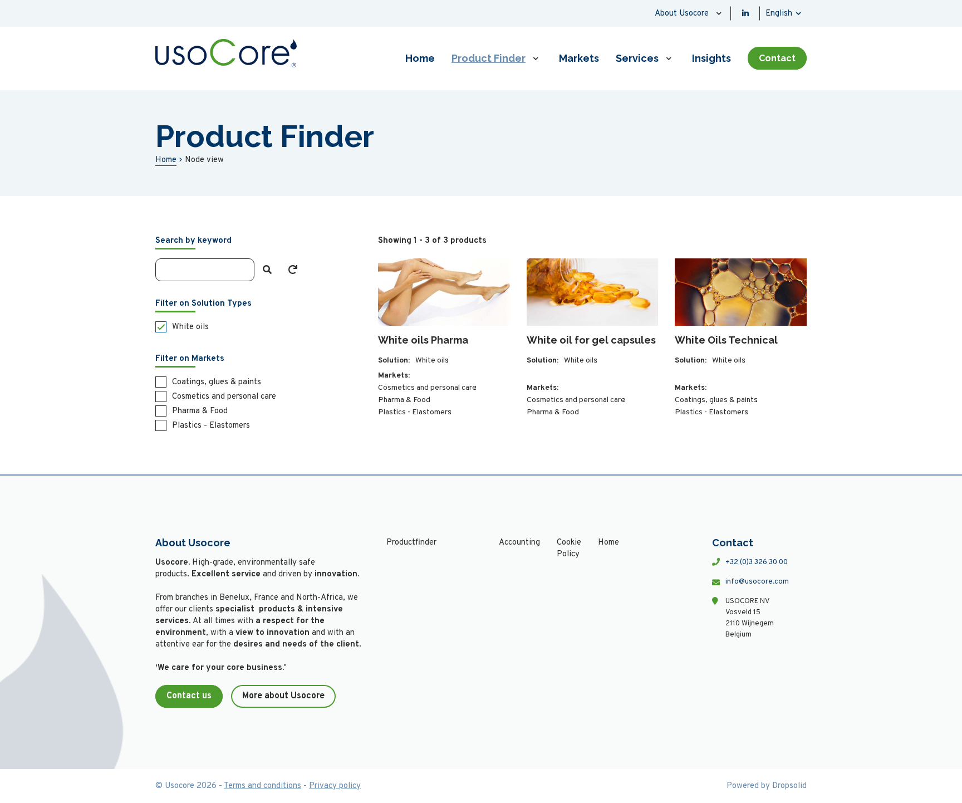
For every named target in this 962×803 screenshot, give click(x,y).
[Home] (226, 53)
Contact (777, 58)
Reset (293, 269)
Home (420, 58)
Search (267, 269)
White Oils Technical (726, 340)
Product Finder (488, 58)
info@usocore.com (757, 581)
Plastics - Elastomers (414, 412)
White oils (432, 360)
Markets (579, 58)
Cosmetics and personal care (427, 388)
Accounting (519, 542)
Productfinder (411, 542)
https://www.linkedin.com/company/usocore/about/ (745, 13)
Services (637, 58)
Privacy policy (335, 786)
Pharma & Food (404, 400)
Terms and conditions (262, 786)
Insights (711, 58)
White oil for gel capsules (591, 340)
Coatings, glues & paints (716, 400)
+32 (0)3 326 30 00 (756, 562)
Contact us (189, 696)
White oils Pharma (423, 340)
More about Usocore (283, 696)
